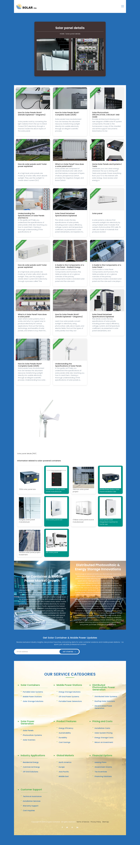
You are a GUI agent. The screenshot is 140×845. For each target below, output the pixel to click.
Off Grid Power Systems (69, 696)
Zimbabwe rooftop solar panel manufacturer (55, 490)
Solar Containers (30, 685)
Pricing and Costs (102, 721)
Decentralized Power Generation (103, 707)
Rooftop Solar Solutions (105, 701)
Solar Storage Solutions (33, 701)
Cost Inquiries (29, 810)
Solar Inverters (29, 740)
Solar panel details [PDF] (26, 453)
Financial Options (102, 755)
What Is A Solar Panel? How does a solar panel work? (69, 165)
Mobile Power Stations (32, 696)
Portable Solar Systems (33, 692)
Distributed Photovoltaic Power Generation (103, 687)
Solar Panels (28, 730)
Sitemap (105, 822)
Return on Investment (104, 742)
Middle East (64, 776)
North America (65, 762)
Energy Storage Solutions (69, 692)
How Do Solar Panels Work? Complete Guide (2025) (67, 113)
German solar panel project (81, 490)
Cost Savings (64, 742)
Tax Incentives (101, 772)
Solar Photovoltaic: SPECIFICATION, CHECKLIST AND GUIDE (105, 114)
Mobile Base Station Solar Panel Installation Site (109, 490)
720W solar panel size (27, 489)
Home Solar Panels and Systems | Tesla (107, 165)
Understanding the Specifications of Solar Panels (68, 364)
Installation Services (31, 801)
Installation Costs (102, 728)
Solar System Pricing (103, 733)
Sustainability (65, 733)
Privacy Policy (96, 822)
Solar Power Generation (27, 722)
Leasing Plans (100, 762)
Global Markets (65, 755)
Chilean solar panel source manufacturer (83, 521)
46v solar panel (52, 552)
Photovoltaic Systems (32, 735)
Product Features (66, 721)
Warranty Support (30, 806)
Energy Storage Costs (104, 737)
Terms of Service (83, 822)
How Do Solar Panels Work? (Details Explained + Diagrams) (32, 113)
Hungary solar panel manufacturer (27, 521)
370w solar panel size (54, 520)
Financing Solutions (103, 776)
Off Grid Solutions (30, 772)
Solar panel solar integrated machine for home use (109, 522)
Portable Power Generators (70, 701)
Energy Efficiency (66, 728)
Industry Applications (33, 755)
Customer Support (31, 789)
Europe (62, 767)
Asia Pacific (64, 772)
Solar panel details (73, 34)
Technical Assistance (32, 796)
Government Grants (103, 767)
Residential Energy (31, 762)
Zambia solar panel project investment (29, 553)
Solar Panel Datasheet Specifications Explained (66, 214)
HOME (62, 34)
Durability (63, 737)
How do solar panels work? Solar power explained (32, 165)
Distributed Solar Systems (106, 696)
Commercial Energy (31, 767)
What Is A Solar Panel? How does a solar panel (32, 315)
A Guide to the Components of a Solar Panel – (106, 266)
